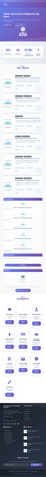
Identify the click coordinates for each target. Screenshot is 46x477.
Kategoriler (20, 25)
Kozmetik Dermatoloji (10, 441)
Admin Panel (30, 473)
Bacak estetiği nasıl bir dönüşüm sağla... (23, 238)
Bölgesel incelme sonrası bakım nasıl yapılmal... (34, 437)
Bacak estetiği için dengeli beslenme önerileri (27, 158)
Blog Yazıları (9, 25)
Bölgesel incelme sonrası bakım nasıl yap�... (23, 217)
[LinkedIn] (15, 423)
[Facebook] (4, 423)
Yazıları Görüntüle (9, 322)
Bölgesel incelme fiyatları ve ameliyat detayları (28, 77)
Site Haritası (27, 417)
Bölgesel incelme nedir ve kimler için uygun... (23, 228)
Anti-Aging (8, 430)
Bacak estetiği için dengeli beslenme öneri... (23, 248)
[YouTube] (18, 423)
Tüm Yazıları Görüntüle (24, 290)
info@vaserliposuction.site (12, 1)
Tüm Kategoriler (8, 443)
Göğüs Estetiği (8, 436)
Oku (38, 87)
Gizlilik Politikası (16, 473)
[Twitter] (8, 423)
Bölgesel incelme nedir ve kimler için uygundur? (28, 118)
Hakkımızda (27, 413)
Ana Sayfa (27, 409)
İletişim (26, 415)
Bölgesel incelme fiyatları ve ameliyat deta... (23, 207)
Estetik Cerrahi (9, 434)
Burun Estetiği (8, 432)
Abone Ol (24, 265)
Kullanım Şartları (23, 473)
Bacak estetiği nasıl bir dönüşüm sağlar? (26, 138)
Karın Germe (8, 438)
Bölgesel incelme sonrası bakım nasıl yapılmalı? (28, 98)
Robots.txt (27, 419)
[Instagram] (11, 423)
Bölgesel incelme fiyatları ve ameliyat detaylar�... (33, 431)
